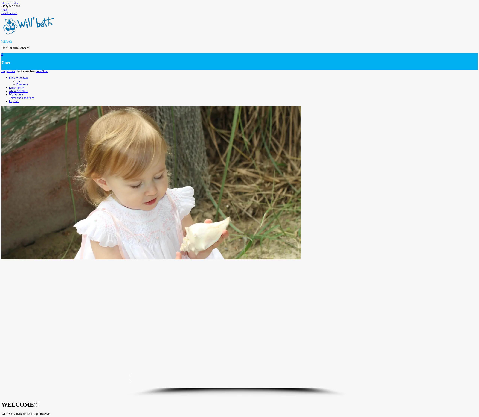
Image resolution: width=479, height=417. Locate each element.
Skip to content (10, 3)
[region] (239, 328)
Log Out (14, 101)
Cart (19, 81)
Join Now (42, 71)
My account (16, 94)
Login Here (8, 71)
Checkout (22, 84)
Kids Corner (16, 87)
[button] (239, 375)
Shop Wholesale (18, 77)
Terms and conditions (21, 97)
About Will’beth (18, 91)
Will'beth (6, 41)
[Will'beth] (151, 258)
